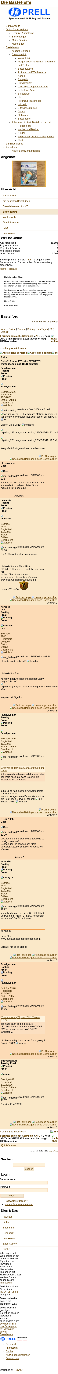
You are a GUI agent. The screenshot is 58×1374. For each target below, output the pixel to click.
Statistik (5, 332)
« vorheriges (6, 348)
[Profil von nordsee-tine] (22, 705)
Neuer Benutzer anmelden (26, 151)
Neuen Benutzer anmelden (19, 1204)
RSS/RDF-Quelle (9, 1292)
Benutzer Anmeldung (23, 33)
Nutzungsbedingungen (18, 1355)
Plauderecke (24, 126)
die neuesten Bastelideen (16, 201)
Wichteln (22, 104)
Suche (6, 1249)
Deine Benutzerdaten (17, 29)
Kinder (21, 133)
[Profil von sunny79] (22, 955)
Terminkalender (11, 222)
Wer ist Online (8, 329)
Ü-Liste (21, 111)
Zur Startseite (13, 26)
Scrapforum (24, 93)
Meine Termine (20, 40)
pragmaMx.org (53, 1151)
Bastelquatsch (25, 68)
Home (3, 269)
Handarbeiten (25, 83)
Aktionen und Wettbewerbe (32, 72)
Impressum (9, 233)
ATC (37, 336)
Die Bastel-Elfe (16, 2)
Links (6, 1222)
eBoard (13, 269)
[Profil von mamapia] (22, 597)
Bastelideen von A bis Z (15, 206)
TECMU (18, 1370)
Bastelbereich (19, 54)
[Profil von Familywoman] (48, 456)
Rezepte (7, 1217)
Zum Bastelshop (14, 143)
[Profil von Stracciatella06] (22, 1122)
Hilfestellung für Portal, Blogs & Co (36, 136)
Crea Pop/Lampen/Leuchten (33, 86)
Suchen (21, 329)
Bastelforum (12, 47)
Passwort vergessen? (16, 1201)
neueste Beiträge (21, 51)
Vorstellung (24, 58)
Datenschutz (12, 1358)
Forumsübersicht (10, 336)
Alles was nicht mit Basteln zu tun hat (31, 122)
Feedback (8, 1233)
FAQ (5, 228)
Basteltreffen (24, 118)
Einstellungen (19, 36)
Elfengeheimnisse (27, 108)
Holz (20, 97)
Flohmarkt (23, 115)
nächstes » (20, 348)
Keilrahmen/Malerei (28, 90)
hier (29, 259)
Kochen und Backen (28, 129)
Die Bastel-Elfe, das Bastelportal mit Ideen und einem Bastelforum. (8, 1329)
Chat (20, 140)
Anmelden (11, 147)
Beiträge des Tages (37, 329)
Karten (21, 76)
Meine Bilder (18, 44)
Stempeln (23, 79)
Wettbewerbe (10, 217)
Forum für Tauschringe (29, 101)
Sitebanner (9, 1227)
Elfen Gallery (10, 1243)
